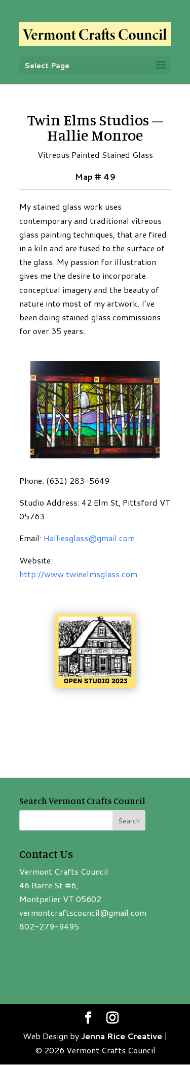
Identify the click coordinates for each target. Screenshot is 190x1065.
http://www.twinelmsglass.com (78, 574)
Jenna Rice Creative (121, 1036)
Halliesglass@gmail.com (89, 538)
